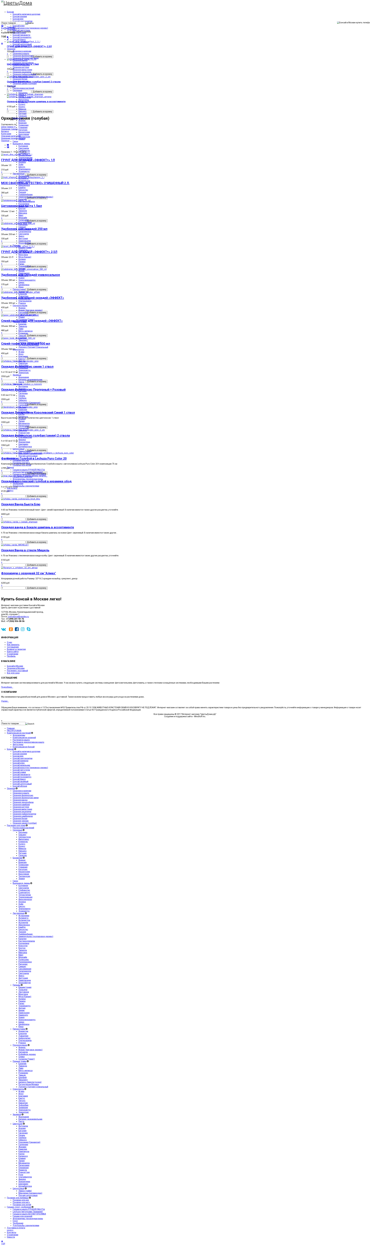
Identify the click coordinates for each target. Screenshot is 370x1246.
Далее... (5, 701)
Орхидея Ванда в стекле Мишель (25, 550)
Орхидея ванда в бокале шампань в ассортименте (37, 527)
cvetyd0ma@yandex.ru (18, 616)
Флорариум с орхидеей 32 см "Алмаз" (28, 573)
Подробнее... (7, 687)
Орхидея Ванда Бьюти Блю (20, 504)
